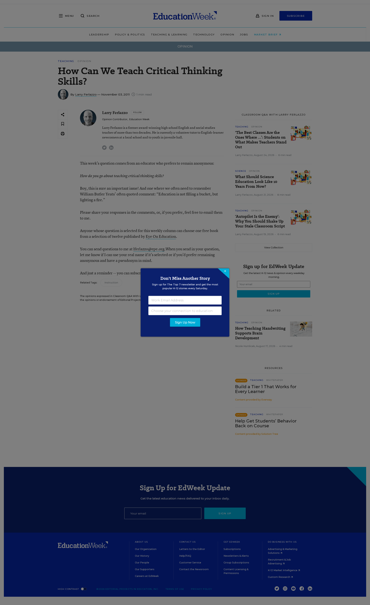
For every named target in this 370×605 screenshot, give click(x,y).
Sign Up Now (185, 322)
